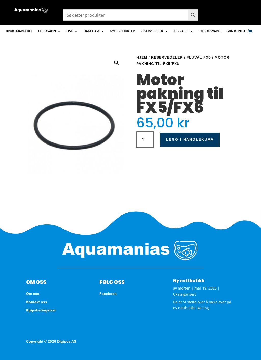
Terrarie (181, 31)
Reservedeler (151, 31)
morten (184, 288)
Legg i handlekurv (190, 139)
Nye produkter (122, 31)
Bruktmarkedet (19, 31)
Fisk (70, 31)
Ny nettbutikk (188, 280)
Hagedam (91, 31)
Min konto (236, 31)
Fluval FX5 (199, 57)
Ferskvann (47, 31)
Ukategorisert (184, 294)
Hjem (141, 57)
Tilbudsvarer (210, 31)
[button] (116, 62)
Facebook (108, 294)
